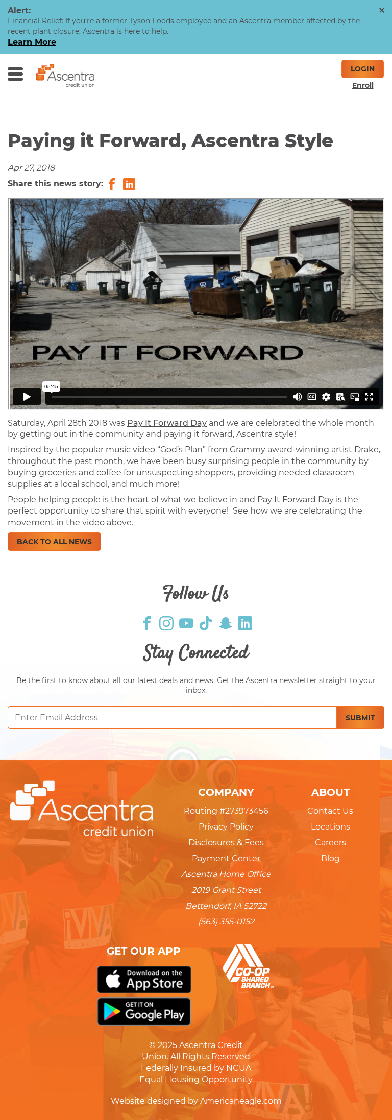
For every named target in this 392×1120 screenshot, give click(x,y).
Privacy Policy (226, 827)
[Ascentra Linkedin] (245, 623)
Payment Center (226, 858)
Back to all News (54, 541)
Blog (330, 858)
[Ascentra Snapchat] (225, 623)
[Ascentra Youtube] (186, 623)
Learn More (32, 42)
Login (363, 69)
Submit (360, 717)
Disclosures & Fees (226, 842)
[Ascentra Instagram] (166, 623)
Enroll (363, 85)
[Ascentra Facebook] (147, 623)
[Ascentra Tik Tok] (206, 623)
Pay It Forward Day (167, 423)
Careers (330, 842)
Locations (330, 827)
